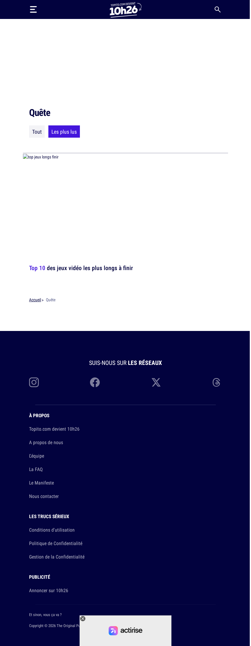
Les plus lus (64, 131)
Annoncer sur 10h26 (48, 590)
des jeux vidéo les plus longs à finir (81, 268)
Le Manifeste (41, 482)
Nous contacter (44, 496)
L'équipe (36, 455)
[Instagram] (34, 382)
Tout (37, 131)
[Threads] (217, 382)
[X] (156, 382)
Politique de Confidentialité (55, 543)
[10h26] (125, 9)
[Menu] (33, 9)
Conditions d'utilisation (52, 529)
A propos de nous (46, 442)
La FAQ (36, 469)
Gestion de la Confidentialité (56, 556)
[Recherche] (217, 9)
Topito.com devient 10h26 (54, 428)
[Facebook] (95, 382)
